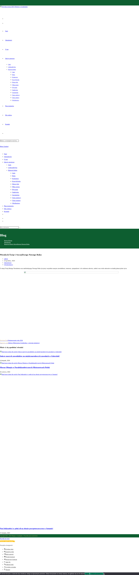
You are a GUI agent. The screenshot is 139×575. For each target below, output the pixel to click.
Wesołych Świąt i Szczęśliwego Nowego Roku (17, 244)
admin (6, 259)
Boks (13, 176)
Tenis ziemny (16, 200)
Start (5, 154)
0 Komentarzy (8, 264)
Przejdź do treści (5, 538)
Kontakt (6, 211)
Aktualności (8, 156)
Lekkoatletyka (12, 167)
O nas (6, 159)
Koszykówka (16, 181)
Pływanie (15, 189)
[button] (7, 541)
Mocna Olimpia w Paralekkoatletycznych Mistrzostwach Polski (25, 367)
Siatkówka (15, 192)
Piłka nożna (16, 187)
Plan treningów (9, 206)
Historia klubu (12, 170)
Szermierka (15, 195)
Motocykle (15, 184)
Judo (9, 165)
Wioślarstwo (16, 203)
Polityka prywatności (96, 573)
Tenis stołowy (16, 198)
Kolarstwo (15, 178)
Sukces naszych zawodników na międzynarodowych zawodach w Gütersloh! (30, 356)
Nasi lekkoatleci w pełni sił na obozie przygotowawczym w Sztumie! (26, 528)
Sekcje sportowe (9, 162)
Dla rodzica (7, 209)
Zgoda (87, 573)
